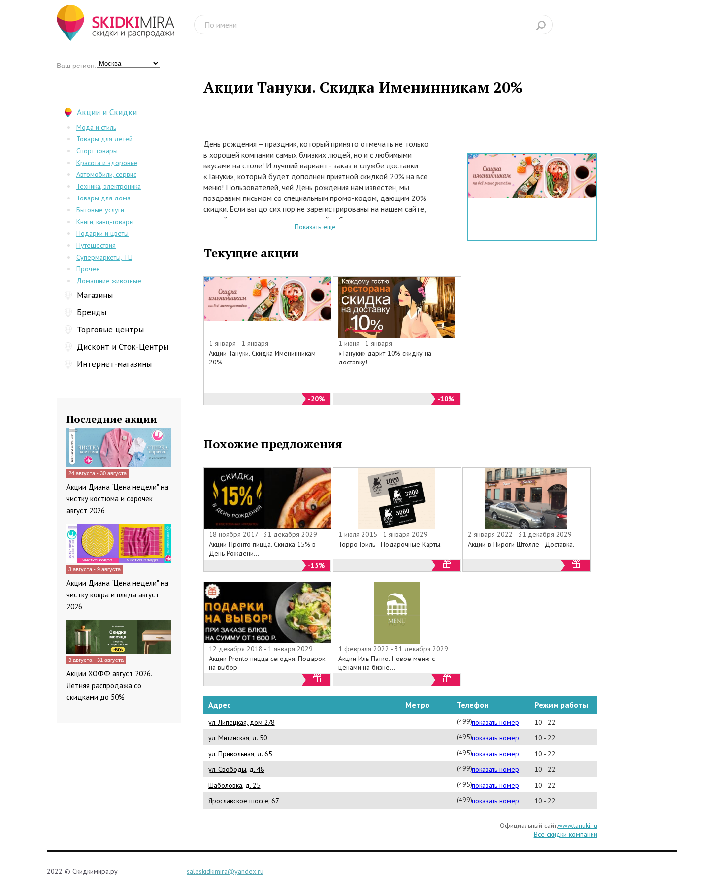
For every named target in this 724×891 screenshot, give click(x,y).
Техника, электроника (108, 186)
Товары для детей (104, 138)
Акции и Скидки (107, 112)
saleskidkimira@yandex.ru (225, 871)
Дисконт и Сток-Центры (122, 346)
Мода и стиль (96, 127)
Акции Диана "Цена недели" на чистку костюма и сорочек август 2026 (117, 498)
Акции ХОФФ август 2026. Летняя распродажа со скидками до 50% (109, 685)
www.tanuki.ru (577, 825)
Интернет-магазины (114, 364)
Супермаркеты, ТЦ (104, 257)
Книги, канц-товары (105, 221)
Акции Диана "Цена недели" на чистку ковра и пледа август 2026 (117, 594)
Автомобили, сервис (106, 174)
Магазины (95, 295)
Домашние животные (108, 280)
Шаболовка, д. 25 (234, 785)
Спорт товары (97, 150)
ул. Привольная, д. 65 (240, 753)
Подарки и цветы (102, 233)
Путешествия (96, 245)
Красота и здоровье (106, 162)
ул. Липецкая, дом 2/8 (241, 722)
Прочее (88, 268)
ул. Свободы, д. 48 (236, 769)
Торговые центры (110, 329)
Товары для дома (103, 198)
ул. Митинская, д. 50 (237, 737)
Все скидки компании (565, 834)
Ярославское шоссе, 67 (243, 800)
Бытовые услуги (100, 209)
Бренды (91, 312)
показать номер (495, 722)
